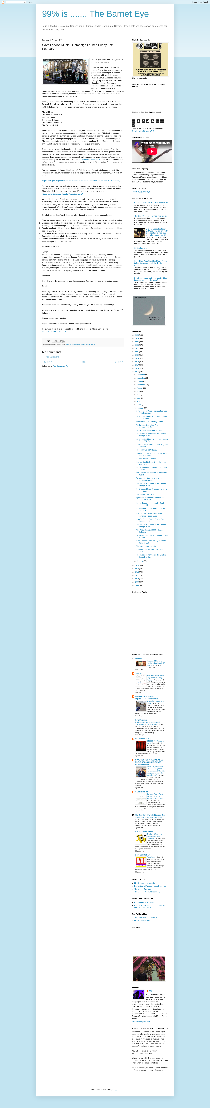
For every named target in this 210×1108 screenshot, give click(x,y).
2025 (137, 338)
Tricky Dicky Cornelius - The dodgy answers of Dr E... (149, 426)
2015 (137, 372)
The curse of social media (146, 546)
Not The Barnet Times (144, 832)
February (140, 408)
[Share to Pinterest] (63, 341)
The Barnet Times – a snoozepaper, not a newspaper (154, 836)
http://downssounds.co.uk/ (90, 159)
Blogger (115, 1090)
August (140, 388)
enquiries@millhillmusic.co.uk (54, 331)
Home (83, 362)
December (141, 375)
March (139, 405)
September (141, 385)
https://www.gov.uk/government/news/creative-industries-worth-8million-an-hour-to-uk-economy (81, 181)
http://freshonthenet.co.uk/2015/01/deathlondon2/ (62, 194)
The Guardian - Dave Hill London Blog (150, 815)
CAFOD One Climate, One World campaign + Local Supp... (149, 515)
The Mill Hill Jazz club (142, 889)
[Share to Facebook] (61, 341)
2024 (137, 342)
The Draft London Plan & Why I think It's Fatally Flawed (155, 678)
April (139, 401)
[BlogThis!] (55, 341)
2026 (137, 335)
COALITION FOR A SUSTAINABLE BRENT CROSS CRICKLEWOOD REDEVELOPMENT (149, 762)
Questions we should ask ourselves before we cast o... (150, 499)
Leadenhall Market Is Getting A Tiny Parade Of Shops (156, 663)
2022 (137, 348)
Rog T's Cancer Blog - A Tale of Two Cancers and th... (150, 520)
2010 (137, 579)
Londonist (139, 659)
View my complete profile (142, 1022)
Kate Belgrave (141, 720)
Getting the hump (141, 248)
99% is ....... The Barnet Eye (95, 14)
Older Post (119, 362)
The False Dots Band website (145, 918)
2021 (137, 352)
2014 (137, 565)
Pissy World (151, 857)
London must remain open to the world (148, 817)
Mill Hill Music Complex (143, 921)
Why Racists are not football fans (149, 431)
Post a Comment (52, 357)
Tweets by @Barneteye (141, 192)
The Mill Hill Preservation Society (147, 892)
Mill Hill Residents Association (146, 883)
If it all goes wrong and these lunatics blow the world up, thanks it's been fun (150, 279)
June (139, 395)
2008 (137, 585)
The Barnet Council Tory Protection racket (150, 216)
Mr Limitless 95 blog (143, 739)
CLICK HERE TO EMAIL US (143, 131)
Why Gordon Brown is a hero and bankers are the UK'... (149, 479)
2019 (137, 358)
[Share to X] (58, 341)
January (140, 561)
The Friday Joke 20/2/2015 (146, 450)
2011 (137, 575)
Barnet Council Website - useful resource (150, 886)
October (140, 381)
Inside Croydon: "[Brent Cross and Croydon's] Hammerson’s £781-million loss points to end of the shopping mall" (156, 771)
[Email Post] (48, 341)
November (141, 378)
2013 (137, 569)
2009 (137, 582)
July (138, 391)
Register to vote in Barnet (144, 902)
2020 (137, 355)
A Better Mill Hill (141, 792)
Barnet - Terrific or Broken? (146, 459)
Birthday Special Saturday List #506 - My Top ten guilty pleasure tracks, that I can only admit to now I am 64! (157, 232)
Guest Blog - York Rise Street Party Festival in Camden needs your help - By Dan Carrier (151, 263)
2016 (137, 368)
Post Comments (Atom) (62, 366)
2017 (137, 365)
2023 (137, 345)
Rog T (151, 991)
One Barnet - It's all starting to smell (150, 422)
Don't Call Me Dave (143, 855)
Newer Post (47, 362)
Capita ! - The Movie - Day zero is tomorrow (151, 203)
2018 (137, 362)
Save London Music (88, 345)
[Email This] (53, 341)
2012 (137, 572)
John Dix (138, 673)
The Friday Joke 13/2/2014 (146, 494)
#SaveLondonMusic (73, 345)
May (138, 398)
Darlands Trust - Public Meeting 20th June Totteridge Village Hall (155, 796)
